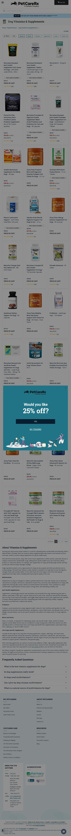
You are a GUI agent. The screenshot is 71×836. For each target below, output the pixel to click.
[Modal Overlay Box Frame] (35, 418)
